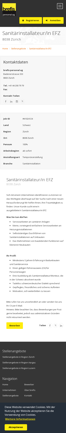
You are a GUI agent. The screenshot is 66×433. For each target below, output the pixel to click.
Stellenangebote (18, 48)
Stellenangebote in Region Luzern (18, 368)
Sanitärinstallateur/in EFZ (40, 48)
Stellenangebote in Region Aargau (19, 362)
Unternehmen (9, 390)
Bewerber (29, 384)
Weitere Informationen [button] (20, 419)
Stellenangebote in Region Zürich (18, 356)
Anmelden (55, 20)
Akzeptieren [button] (16, 427)
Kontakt (28, 395)
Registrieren (32, 20)
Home (5, 48)
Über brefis (29, 390)
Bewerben (14, 325)
